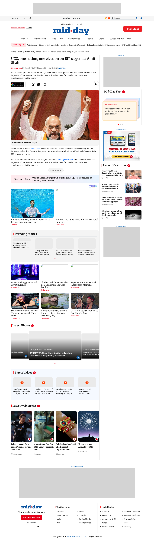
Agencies (62, 68)
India (54, 39)
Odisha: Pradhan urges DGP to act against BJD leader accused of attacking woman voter (62, 179)
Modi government (66, 159)
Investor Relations (131, 519)
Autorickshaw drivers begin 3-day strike (43, 45)
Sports (101, 39)
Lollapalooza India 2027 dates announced (103, 45)
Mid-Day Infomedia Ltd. (76, 536)
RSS (126, 523)
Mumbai (24, 39)
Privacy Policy (108, 526)
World (62, 39)
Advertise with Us (109, 519)
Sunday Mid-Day (117, 39)
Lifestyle (89, 39)
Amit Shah (35, 149)
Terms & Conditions (132, 512)
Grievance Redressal (132, 515)
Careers (105, 523)
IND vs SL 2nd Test (129, 45)
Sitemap (127, 526)
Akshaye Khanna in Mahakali (73, 45)
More (129, 39)
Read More (54, 170)
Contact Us (106, 515)
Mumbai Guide (74, 39)
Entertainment (40, 39)
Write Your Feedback (31, 517)
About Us (105, 512)
